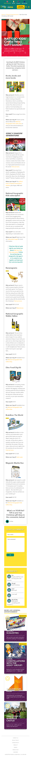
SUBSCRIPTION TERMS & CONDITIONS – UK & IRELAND (15, 754)
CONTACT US (15, 737)
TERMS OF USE (15, 749)
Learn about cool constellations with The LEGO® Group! (15, 661)
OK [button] (10, 555)
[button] (26, 7)
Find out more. (18, 301)
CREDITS (15, 747)
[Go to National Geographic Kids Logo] (3, 7)
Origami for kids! (13, 690)
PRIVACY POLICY (15, 740)
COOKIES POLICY (15, 742)
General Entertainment (12, 14)
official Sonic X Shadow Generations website (14, 183)
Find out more (15, 166)
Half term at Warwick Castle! (13, 718)
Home (3, 14)
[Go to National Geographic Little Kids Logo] (10, 7)
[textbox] (15, 534)
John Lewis (20, 457)
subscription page (13, 239)
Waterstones (20, 308)
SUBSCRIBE (15, 752)
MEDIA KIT (15, 745)
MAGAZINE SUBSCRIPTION (21, 7)
